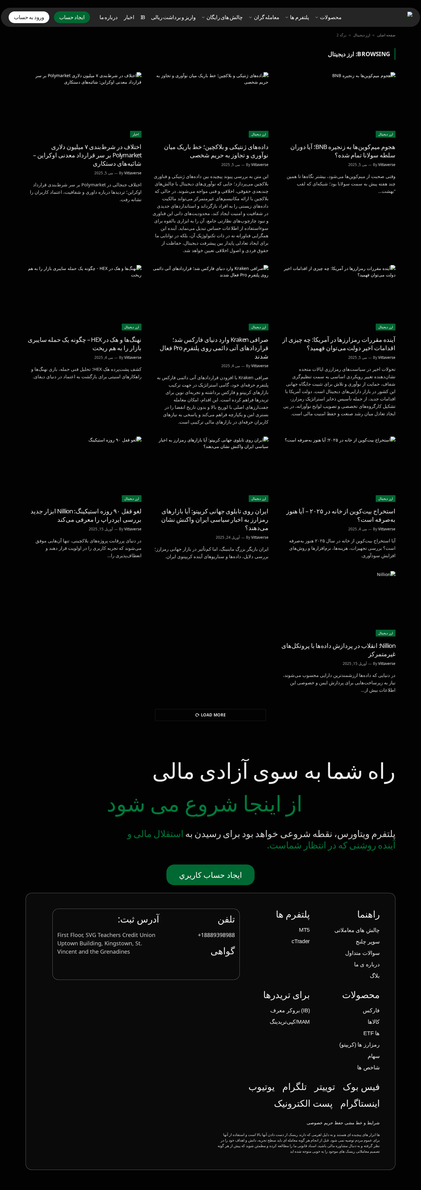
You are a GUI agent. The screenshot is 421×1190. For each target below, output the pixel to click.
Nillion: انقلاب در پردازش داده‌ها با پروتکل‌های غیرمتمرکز (338, 649)
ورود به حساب (29, 17)
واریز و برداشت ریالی (173, 17)
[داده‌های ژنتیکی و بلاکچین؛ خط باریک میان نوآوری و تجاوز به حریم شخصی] (210, 105)
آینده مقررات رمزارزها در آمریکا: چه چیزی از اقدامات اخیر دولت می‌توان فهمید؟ (338, 343)
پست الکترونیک (303, 1103)
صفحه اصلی (386, 35)
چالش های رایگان (224, 17)
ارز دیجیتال (361, 35)
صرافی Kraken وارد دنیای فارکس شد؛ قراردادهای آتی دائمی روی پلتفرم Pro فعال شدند (214, 347)
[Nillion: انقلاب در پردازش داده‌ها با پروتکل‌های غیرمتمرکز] (337, 603)
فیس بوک (361, 1086)
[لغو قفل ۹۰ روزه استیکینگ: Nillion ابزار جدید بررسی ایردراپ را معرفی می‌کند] (83, 469)
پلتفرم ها (299, 17)
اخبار (129, 17)
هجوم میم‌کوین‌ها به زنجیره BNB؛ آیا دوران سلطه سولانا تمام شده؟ (342, 151)
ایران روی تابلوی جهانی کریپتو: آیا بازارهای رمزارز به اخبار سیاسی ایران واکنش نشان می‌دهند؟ (214, 519)
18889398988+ (216, 935)
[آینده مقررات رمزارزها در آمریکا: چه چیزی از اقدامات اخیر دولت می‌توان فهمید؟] (337, 297)
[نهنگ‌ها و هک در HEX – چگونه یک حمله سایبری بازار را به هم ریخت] (83, 297)
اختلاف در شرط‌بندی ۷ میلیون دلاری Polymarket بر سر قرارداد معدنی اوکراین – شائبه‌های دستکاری (87, 155)
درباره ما (109, 17)
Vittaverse (386, 164)
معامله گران (266, 17)
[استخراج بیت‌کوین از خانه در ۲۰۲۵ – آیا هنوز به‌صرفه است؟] (337, 469)
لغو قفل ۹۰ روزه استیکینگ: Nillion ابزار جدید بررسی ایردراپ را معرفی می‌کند (86, 515)
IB (143, 17)
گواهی (223, 950)
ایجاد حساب (72, 17)
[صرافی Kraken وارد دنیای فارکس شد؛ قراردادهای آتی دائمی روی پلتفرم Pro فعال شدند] (210, 297)
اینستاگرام (360, 1103)
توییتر (324, 1086)
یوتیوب (261, 1086)
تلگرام (294, 1086)
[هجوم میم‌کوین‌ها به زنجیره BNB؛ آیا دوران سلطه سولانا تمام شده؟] (337, 105)
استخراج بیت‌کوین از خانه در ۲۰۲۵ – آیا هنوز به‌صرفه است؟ (340, 515)
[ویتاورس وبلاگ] (383, 17)
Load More (213, 715)
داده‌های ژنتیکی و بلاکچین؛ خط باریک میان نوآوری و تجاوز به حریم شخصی (216, 151)
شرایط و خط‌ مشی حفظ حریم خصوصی (343, 1123)
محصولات (330, 17)
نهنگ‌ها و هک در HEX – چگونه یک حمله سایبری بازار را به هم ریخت (84, 343)
